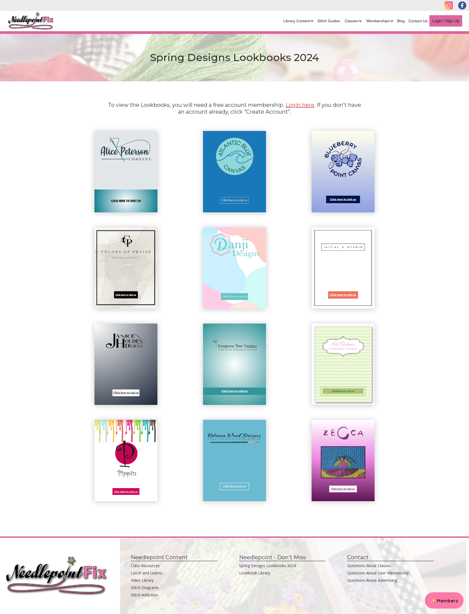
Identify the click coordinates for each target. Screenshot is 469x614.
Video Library (142, 580)
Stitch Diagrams (145, 587)
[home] (27, 21)
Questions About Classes (369, 565)
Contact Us (417, 21)
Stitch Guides (328, 21)
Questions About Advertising (372, 580)
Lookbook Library (254, 572)
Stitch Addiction (144, 594)
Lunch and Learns (146, 572)
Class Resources (145, 565)
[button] (298, 21)
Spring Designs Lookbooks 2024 (267, 565)
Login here (300, 105)
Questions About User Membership (378, 572)
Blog (401, 21)
